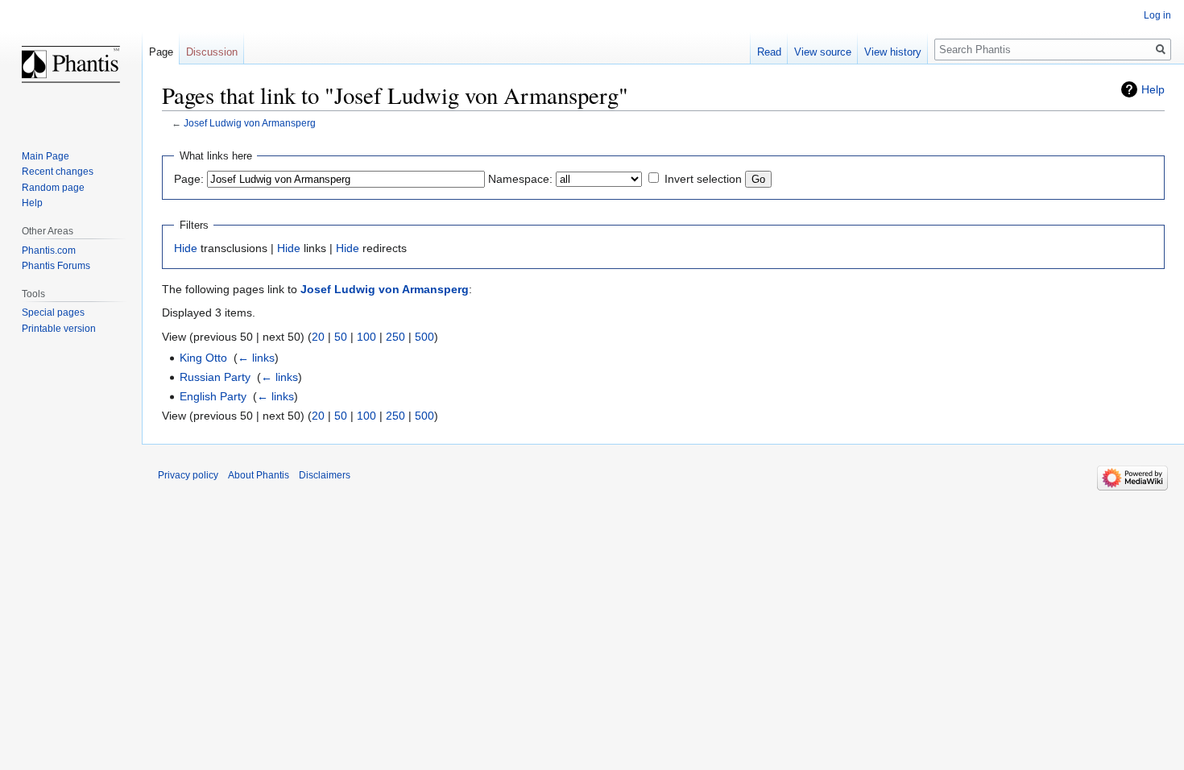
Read (769, 52)
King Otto (203, 357)
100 (366, 336)
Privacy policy (188, 475)
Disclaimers (324, 475)
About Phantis (258, 475)
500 (424, 336)
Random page (53, 187)
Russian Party (215, 377)
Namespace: (520, 178)
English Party (213, 396)
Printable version (59, 328)
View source (822, 52)
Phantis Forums (56, 265)
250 (395, 336)
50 (340, 336)
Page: (189, 178)
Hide (185, 248)
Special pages (53, 312)
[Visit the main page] (70, 64)
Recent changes (57, 171)
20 (318, 336)
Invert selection (703, 178)
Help (1153, 89)
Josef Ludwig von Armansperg (250, 123)
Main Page (45, 156)
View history (892, 52)
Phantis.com (49, 250)
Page (161, 52)
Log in (1157, 15)
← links (256, 357)
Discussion (212, 52)
